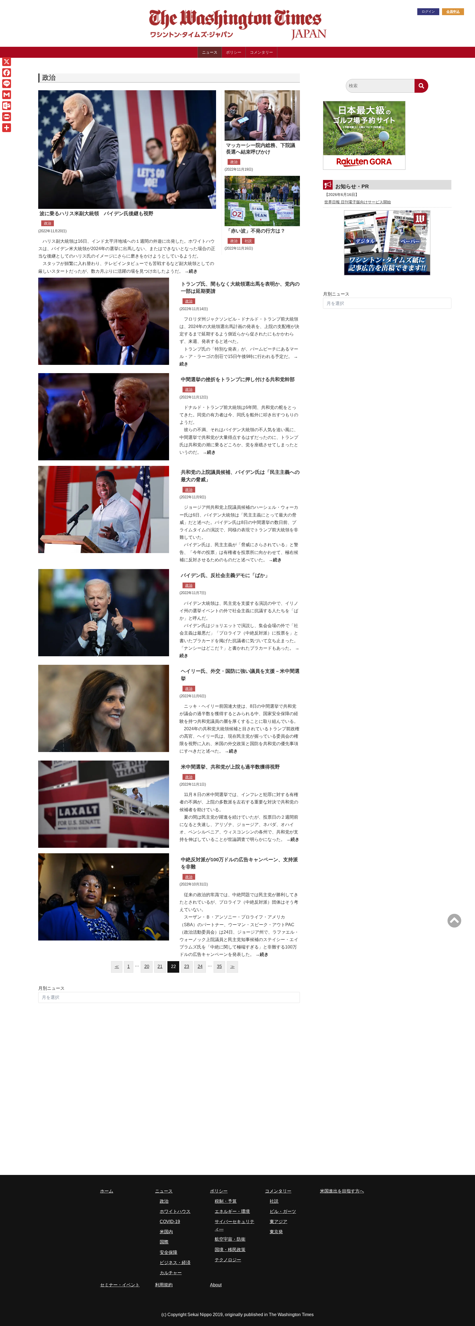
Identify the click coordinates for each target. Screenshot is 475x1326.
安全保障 (168, 1252)
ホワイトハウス (175, 1211)
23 (186, 966)
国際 (164, 1242)
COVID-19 (170, 1221)
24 (200, 966)
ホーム (106, 1191)
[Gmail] (6, 94)
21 (160, 966)
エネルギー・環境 (232, 1211)
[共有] (6, 127)
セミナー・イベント (120, 1285)
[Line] (6, 83)
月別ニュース (51, 988)
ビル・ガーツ (283, 1211)
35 (219, 966)
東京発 (276, 1231)
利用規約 (164, 1285)
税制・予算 (226, 1201)
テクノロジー (228, 1259)
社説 (248, 241)
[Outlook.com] (6, 105)
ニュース (209, 52)
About (216, 1285)
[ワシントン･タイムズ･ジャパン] (210, 40)
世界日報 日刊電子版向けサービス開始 (357, 202)
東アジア (278, 1221)
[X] (6, 61)
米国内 (166, 1231)
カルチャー (171, 1272)
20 (146, 966)
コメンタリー (261, 52)
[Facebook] (6, 72)
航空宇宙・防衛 (230, 1239)
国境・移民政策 (230, 1249)
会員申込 (453, 11)
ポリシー (233, 52)
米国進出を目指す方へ (342, 1191)
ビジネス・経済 (175, 1262)
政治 (47, 223)
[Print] (6, 116)
